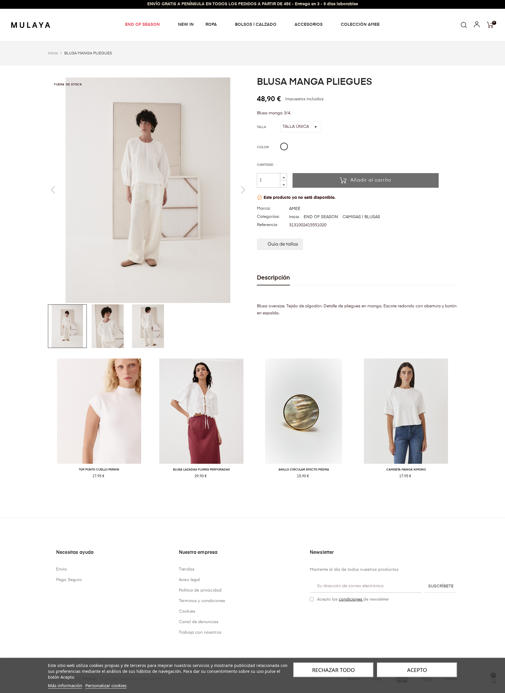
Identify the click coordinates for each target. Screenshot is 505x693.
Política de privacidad (200, 590)
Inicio (294, 217)
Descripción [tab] (273, 278)
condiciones (351, 599)
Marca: (263, 208)
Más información (65, 685)
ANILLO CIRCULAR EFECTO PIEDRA (304, 469)
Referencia (267, 225)
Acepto (417, 669)
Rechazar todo (333, 669)
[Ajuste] (477, 26)
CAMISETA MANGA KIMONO (406, 469)
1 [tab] (249, 495)
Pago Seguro (69, 580)
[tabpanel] (99, 424)
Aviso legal (189, 580)
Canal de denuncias (199, 622)
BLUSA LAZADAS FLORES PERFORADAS (201, 469)
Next (461, 425)
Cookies (187, 611)
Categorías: (268, 217)
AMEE (294, 209)
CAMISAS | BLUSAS (361, 217)
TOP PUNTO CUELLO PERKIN (99, 469)
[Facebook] (312, 614)
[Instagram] (321, 614)
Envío (61, 569)
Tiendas (186, 569)
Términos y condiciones (202, 601)
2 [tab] (255, 495)
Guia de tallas (283, 244)
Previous (43, 425)
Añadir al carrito (370, 180)
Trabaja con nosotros (200, 632)
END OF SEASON (321, 217)
